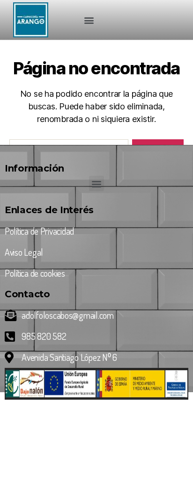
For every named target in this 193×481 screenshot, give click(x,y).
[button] (88, 20)
